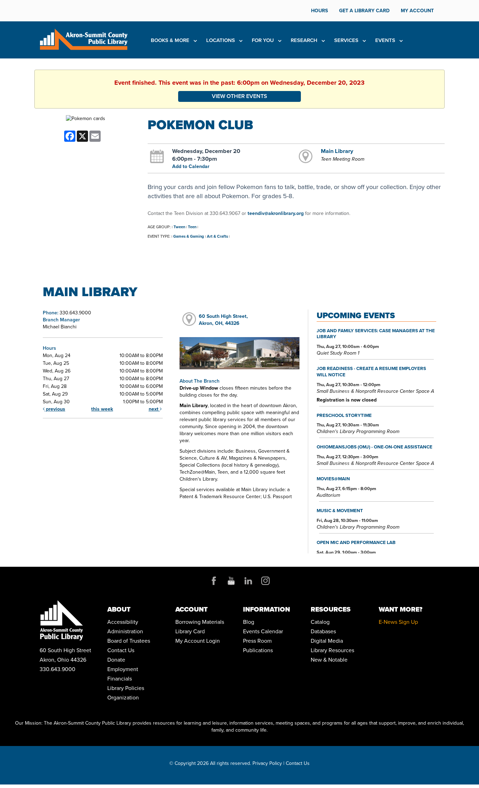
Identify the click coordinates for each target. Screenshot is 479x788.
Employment (122, 669)
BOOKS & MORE (171, 40)
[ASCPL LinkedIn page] (248, 581)
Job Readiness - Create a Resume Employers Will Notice (371, 371)
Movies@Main (333, 478)
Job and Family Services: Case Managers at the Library (376, 333)
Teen (192, 227)
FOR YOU (263, 40)
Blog (248, 622)
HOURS (319, 10)
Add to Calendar (190, 166)
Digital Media (327, 641)
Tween (179, 227)
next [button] (154, 409)
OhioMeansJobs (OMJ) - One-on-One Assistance (374, 446)
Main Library (337, 151)
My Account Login (197, 641)
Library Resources (332, 650)
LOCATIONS (221, 40)
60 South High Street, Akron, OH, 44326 (223, 320)
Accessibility (122, 622)
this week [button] (102, 409)
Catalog (320, 622)
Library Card (190, 631)
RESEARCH (305, 40)
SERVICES (347, 40)
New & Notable (329, 660)
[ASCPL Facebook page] (214, 581)
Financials (119, 679)
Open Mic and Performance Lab (356, 542)
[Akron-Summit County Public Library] (83, 38)
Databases (323, 631)
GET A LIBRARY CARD (364, 10)
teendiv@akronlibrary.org (276, 213)
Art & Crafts (217, 236)
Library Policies (125, 688)
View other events (239, 96)
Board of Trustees (128, 641)
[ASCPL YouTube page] (231, 581)
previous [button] (55, 409)
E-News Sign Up (398, 622)
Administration (125, 631)
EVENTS (386, 40)
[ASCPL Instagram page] (265, 581)
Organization (123, 697)
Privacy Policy (267, 763)
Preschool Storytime (344, 415)
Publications (258, 650)
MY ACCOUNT (417, 10)
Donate (116, 660)
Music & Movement (340, 510)
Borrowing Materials (199, 622)
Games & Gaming (188, 236)
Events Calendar (263, 631)
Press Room (257, 641)
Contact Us (120, 650)
